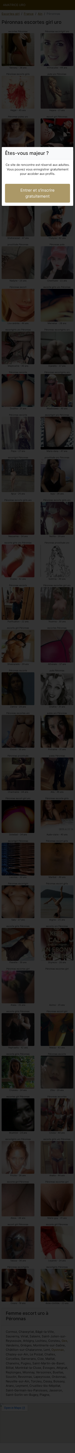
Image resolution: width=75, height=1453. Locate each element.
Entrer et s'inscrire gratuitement (37, 193)
